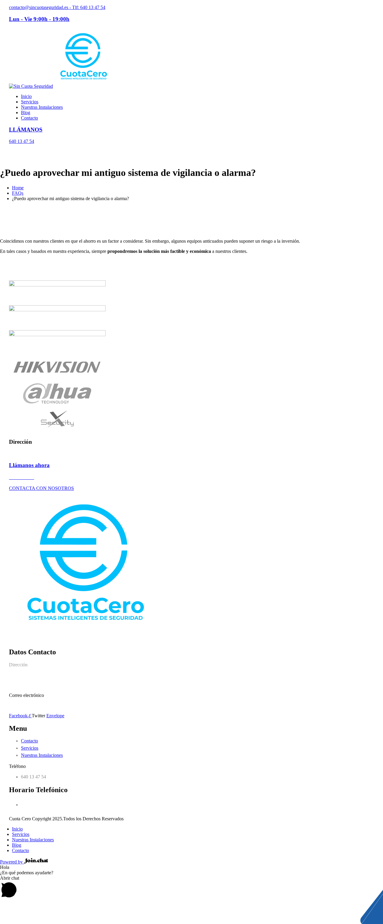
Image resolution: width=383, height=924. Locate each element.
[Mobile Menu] (11, 151)
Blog (25, 112)
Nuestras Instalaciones (42, 107)
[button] (191, 887)
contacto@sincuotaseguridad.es (39, 705)
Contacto (29, 117)
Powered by (12, 861)
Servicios (29, 101)
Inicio (26, 96)
